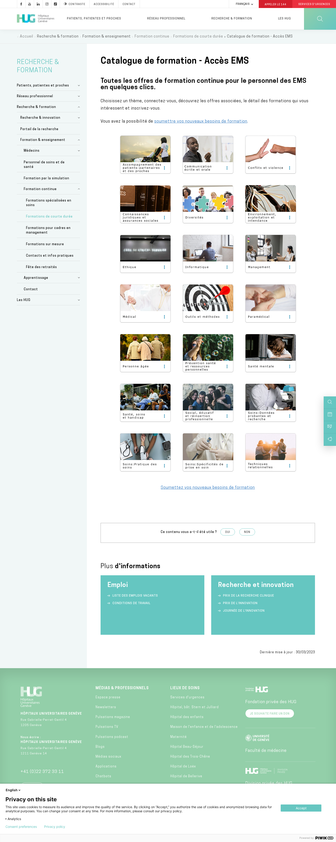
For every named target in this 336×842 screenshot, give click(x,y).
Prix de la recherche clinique (248, 595)
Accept (301, 808)
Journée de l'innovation (244, 610)
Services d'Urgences (314, 4)
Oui (227, 532)
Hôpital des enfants (187, 717)
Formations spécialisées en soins (48, 203)
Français (243, 4)
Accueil (26, 36)
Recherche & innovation (40, 118)
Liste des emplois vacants (135, 595)
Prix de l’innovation (240, 603)
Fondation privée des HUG (270, 702)
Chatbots (103, 776)
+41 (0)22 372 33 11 (42, 772)
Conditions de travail (131, 603)
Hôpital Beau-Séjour (186, 747)
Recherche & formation (231, 18)
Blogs (100, 747)
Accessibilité (104, 4)
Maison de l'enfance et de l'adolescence (204, 727)
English (12, 790)
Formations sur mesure (45, 244)
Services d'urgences (187, 697)
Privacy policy (54, 827)
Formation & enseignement (42, 140)
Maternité (178, 737)
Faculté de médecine (266, 751)
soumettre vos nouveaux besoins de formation (200, 122)
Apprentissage (36, 278)
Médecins (32, 151)
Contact (129, 4)
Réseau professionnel (166, 18)
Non (247, 532)
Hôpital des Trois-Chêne (190, 757)
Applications (106, 766)
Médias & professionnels (122, 688)
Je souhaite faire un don (270, 714)
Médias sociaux (108, 757)
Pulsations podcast (112, 737)
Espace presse (108, 697)
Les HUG (284, 18)
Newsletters (106, 707)
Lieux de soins (185, 688)
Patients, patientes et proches (94, 18)
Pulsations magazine (113, 717)
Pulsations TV (107, 727)
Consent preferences (21, 827)
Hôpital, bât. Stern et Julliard (194, 707)
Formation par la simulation (46, 178)
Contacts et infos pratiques (50, 256)
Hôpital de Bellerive (186, 776)
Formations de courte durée (198, 36)
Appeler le (275, 4)
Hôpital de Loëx (183, 766)
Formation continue (152, 36)
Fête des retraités (41, 267)
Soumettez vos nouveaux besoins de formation (208, 488)
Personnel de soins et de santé (44, 165)
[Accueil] (35, 19)
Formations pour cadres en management (48, 230)
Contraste (77, 4)
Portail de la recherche (39, 129)
